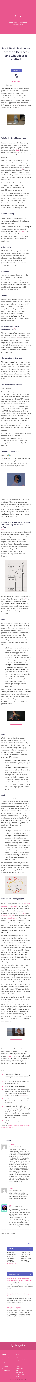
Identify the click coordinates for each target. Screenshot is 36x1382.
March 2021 (24, 1256)
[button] (18, 105)
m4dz (10, 85)
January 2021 (11, 1258)
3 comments (16, 81)
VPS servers (9, 1127)
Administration (6, 1358)
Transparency (19, 1366)
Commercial (11, 1125)
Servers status (6, 1364)
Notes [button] (3, 1071)
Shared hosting (12, 918)
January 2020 (25, 1262)
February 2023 (25, 1253)
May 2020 (24, 1260)
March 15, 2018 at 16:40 (15, 1206)
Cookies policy (19, 1372)
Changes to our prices (14, 1308)
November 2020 (26, 1258)
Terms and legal (20, 1374)
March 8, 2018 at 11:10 (15, 1147)
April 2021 (10, 1256)
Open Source (19, 1362)
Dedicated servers (7, 916)
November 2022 (12, 1254)
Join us (17, 1376)
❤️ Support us (6, 1370)
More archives (12, 1264)
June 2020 (10, 1260)
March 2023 (10, 1253)
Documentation (6, 1360)
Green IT (18, 1364)
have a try (10, 1056)
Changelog (5, 1366)
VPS (24, 913)
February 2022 (25, 1254)
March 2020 (10, 1262)
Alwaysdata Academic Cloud (23, 1360)
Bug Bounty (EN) (20, 1368)
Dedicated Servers (20, 1125)
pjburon (11, 1188)
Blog (3, 1362)
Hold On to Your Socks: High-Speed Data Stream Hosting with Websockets (19, 1279)
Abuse (17, 1370)
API (3, 1368)
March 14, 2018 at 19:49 (15, 1190)
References (19, 1358)
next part (21, 231)
